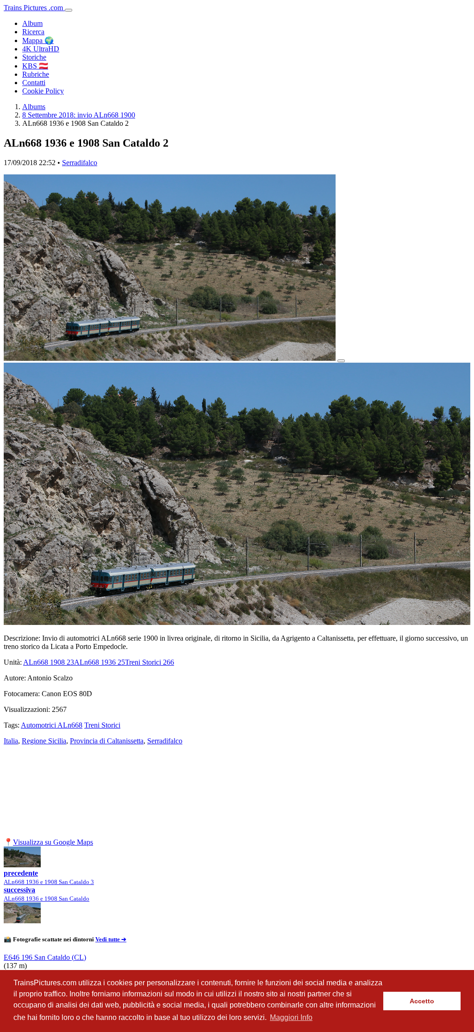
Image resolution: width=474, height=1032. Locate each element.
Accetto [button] (422, 1001)
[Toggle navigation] (68, 10)
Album (32, 23)
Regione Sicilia (44, 741)
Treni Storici (149, 662)
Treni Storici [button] (102, 725)
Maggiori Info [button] (291, 1017)
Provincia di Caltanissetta (106, 741)
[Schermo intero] (341, 360)
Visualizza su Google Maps (53, 842)
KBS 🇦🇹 (35, 66)
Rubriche (35, 74)
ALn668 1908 (48, 662)
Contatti (33, 83)
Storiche (34, 57)
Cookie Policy (43, 91)
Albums (33, 107)
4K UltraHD (40, 49)
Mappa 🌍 (38, 40)
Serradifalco (79, 163)
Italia (11, 741)
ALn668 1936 (99, 662)
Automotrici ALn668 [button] (51, 725)
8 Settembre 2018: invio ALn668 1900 (78, 115)
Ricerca (33, 32)
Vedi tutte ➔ (110, 939)
